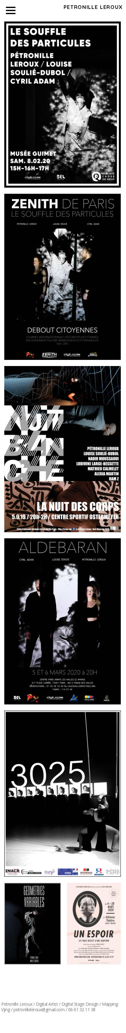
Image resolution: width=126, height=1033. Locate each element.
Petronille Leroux (93, 7)
